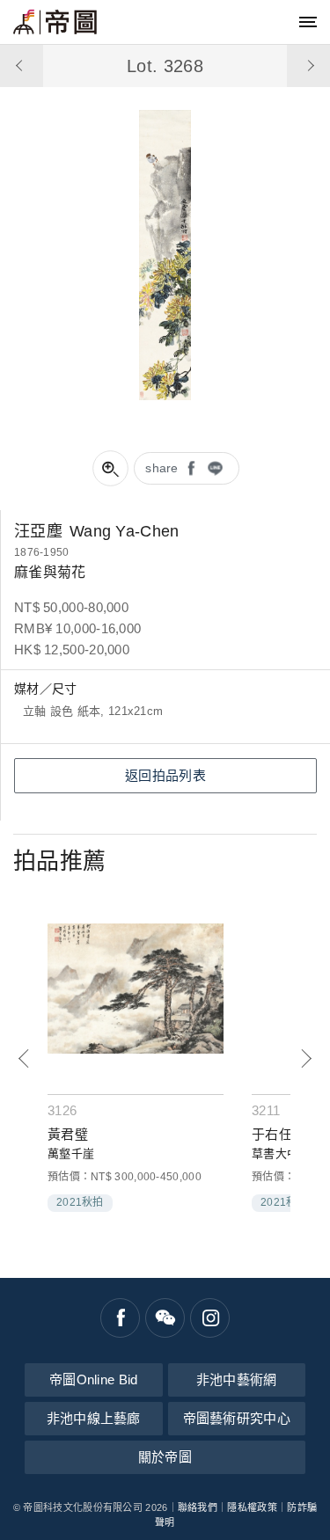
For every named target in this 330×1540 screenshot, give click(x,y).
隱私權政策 (252, 1507)
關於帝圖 (165, 1456)
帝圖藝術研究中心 (236, 1418)
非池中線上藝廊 (94, 1418)
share (162, 468)
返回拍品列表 (165, 775)
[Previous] (24, 1058)
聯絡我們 (197, 1507)
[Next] (305, 1058)
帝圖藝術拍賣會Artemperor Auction (55, 22)
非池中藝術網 (236, 1379)
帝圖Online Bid (93, 1379)
